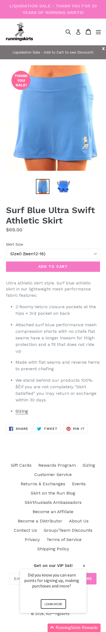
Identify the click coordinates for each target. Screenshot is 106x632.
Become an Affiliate (53, 511)
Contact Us (25, 530)
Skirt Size (14, 244)
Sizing (21, 411)
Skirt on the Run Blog (53, 493)
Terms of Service (64, 539)
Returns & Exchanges (43, 483)
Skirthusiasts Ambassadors (53, 502)
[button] (60, 628)
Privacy (32, 539)
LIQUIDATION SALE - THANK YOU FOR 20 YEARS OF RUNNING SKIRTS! (53, 9)
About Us (79, 521)
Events (79, 483)
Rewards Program (57, 465)
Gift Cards (21, 465)
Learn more (53, 604)
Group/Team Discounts (68, 530)
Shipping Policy (53, 548)
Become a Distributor (40, 521)
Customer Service (53, 474)
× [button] (84, 565)
